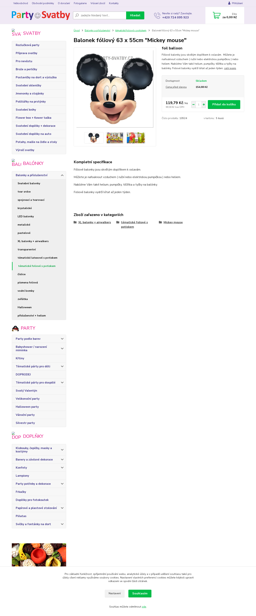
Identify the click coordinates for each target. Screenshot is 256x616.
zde (144, 606)
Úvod (77, 30)
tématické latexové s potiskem (37, 258)
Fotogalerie (80, 3)
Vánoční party (25, 415)
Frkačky (21, 492)
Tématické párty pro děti (33, 366)
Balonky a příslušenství (31, 175)
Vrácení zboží (98, 3)
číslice (21, 274)
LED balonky (26, 216)
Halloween (25, 307)
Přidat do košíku (224, 104)
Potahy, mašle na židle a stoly (36, 142)
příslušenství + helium (32, 315)
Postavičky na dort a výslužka (36, 77)
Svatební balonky (29, 183)
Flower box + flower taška (33, 118)
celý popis (230, 68)
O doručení (64, 3)
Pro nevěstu (24, 61)
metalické (24, 224)
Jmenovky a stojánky (30, 93)
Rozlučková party (27, 45)
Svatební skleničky (28, 85)
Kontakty (114, 3)
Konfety (21, 468)
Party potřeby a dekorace (33, 484)
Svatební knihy (26, 110)
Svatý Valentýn (26, 391)
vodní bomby (26, 291)
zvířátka (23, 299)
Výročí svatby (25, 150)
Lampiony (22, 476)
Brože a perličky (26, 69)
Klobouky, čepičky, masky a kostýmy (34, 449)
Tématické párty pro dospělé (35, 382)
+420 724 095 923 (175, 17)
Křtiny (20, 358)
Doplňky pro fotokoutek (32, 500)
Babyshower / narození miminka (31, 348)
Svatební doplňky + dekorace (35, 126)
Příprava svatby (26, 53)
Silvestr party (25, 423)
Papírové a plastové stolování (36, 508)
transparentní (27, 249)
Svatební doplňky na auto (33, 134)
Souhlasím (139, 593)
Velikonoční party (28, 399)
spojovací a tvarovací (31, 200)
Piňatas (21, 516)
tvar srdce (24, 191)
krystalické (25, 208)
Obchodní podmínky (43, 3)
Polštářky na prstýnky (31, 101)
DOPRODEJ (23, 374)
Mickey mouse (173, 222)
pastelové (24, 233)
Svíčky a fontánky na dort (33, 524)
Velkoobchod (20, 3)
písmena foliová (28, 282)
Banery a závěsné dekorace (34, 459)
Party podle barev (28, 339)
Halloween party (27, 407)
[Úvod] (41, 15)
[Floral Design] (39, 566)
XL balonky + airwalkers (33, 241)
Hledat (135, 15)
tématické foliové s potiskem (36, 266)
